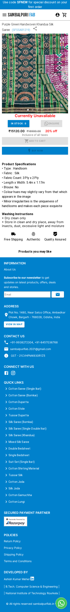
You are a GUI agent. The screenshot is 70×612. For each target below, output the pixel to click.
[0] (64, 15)
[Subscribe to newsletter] (58, 294)
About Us (10, 269)
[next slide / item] (64, 74)
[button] (28, 110)
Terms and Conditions (18, 561)
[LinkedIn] (33, 579)
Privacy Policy (13, 547)
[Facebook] (7, 374)
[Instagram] (14, 374)
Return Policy (12, 541)
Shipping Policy (14, 554)
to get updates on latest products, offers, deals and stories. (30, 282)
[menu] (57, 15)
